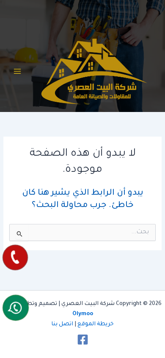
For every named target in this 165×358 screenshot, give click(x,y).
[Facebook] (82, 339)
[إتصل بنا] (15, 257)
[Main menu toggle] (17, 71)
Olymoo (82, 314)
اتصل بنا (62, 324)
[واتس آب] (15, 307)
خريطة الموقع (95, 324)
